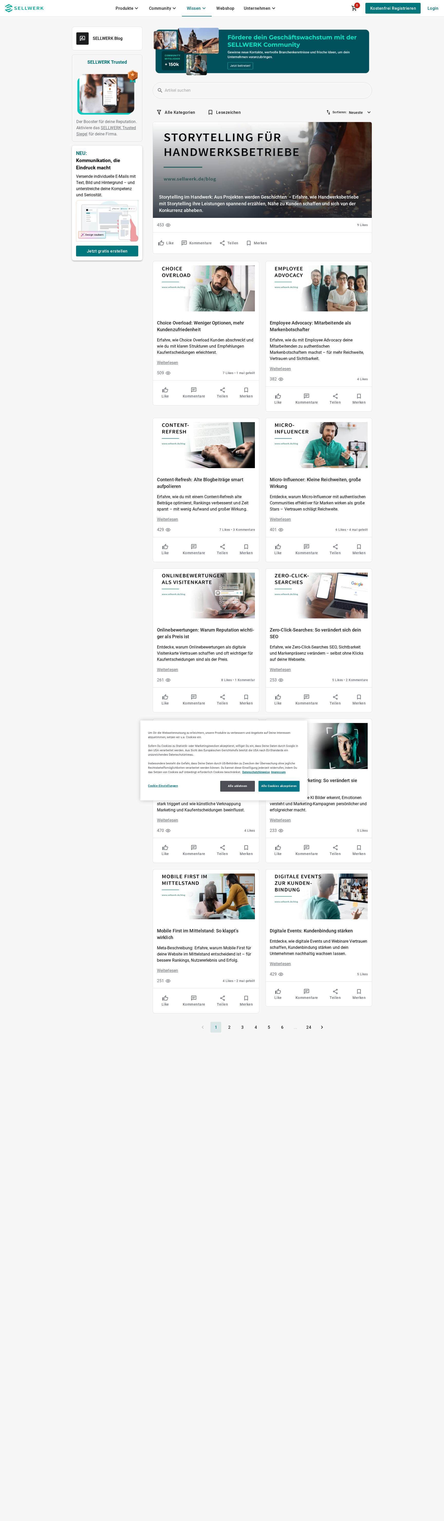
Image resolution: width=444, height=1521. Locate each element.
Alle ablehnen (237, 786)
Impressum (278, 772)
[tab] (127, 8)
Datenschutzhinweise (256, 772)
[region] (223, 760)
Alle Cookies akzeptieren (279, 786)
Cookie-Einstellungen (163, 786)
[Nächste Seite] (322, 1027)
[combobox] (360, 111)
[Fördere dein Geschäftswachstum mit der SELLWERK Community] (262, 51)
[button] (160, 90)
